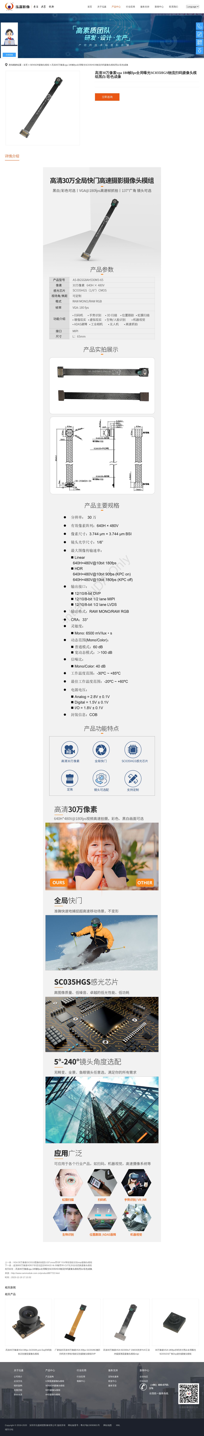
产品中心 (116, 6)
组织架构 (18, 1385)
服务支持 (144, 6)
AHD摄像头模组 (52, 1394)
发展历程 (18, 1390)
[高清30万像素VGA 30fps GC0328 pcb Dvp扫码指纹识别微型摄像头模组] (28, 1322)
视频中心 (81, 1381)
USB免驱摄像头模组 (54, 1381)
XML (118, 1425)
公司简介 (18, 1376)
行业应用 (130, 6)
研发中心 (112, 1381)
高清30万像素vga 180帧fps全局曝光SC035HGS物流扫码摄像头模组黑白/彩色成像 (90, 65)
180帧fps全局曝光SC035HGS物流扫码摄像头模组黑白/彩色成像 (62, 1269)
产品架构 (49, 1376)
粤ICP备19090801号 (90, 1425)
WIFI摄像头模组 (52, 1390)
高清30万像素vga (23, 1269)
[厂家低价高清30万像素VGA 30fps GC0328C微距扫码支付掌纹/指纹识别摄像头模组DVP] (77, 1322)
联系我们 (173, 6)
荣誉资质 (18, 1394)
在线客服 (9, 55)
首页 (90, 6)
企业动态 (144, 1376)
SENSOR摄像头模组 (39, 65)
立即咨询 (107, 97)
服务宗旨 (112, 1385)
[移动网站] (199, 42)
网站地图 (107, 1425)
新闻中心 (159, 6)
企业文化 (18, 1381)
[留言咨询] (199, 34)
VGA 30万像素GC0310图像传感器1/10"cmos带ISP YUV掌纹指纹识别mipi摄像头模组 (52, 1262)
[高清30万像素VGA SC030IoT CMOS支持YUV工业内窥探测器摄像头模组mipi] (126, 1322)
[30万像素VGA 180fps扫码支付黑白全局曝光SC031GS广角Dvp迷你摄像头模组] (175, 1322)
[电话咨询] (199, 26)
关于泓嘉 (101, 6)
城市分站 (9, 1429)
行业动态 (144, 1381)
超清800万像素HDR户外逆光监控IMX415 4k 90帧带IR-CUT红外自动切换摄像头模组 (52, 1265)
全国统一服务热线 (158, 1393)
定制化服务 (113, 1376)
